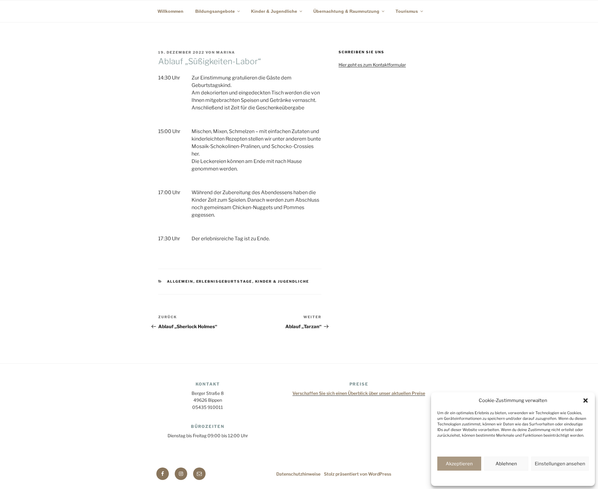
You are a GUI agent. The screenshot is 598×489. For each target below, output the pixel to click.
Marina (225, 52)
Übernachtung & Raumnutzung (346, 11)
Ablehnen (506, 464)
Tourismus (407, 11)
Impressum (554, 477)
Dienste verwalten (456, 446)
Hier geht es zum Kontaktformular (372, 64)
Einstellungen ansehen (560, 464)
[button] (585, 400)
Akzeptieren (459, 464)
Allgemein (180, 281)
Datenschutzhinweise (481, 477)
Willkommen (170, 11)
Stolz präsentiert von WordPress (357, 474)
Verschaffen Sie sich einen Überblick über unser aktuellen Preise (358, 393)
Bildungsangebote (215, 11)
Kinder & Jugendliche (274, 11)
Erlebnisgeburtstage (224, 281)
